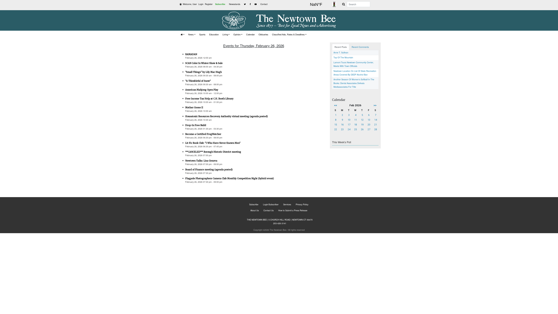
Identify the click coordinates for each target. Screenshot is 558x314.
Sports (202, 34)
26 (362, 129)
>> (375, 105)
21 (375, 124)
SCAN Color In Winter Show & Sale (204, 63)
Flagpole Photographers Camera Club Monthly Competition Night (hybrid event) (229, 178)
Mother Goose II (194, 107)
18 (355, 124)
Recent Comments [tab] (360, 47)
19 (362, 124)
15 (335, 124)
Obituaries (263, 34)
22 (335, 129)
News (191, 34)
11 (355, 119)
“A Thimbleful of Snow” (198, 81)
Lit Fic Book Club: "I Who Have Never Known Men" (212, 143)
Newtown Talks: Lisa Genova (201, 160)
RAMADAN (191, 54)
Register (209, 4)
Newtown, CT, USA (316, 4)
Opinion (237, 34)
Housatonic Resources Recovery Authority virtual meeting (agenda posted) (226, 116)
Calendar (250, 34)
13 (369, 119)
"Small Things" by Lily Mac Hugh (203, 72)
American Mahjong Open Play (201, 89)
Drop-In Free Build (195, 125)
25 (355, 129)
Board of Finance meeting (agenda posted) (209, 169)
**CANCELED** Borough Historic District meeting (213, 151)
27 (369, 129)
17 (349, 124)
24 (349, 129)
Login (200, 4)
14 (375, 119)
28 (375, 129)
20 (369, 124)
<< (335, 105)
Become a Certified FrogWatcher (203, 134)
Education (214, 34)
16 (342, 124)
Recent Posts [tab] (341, 47)
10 (349, 119)
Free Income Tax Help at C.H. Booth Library (209, 98)
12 (362, 119)
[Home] (182, 34)
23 (342, 129)
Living (225, 34)
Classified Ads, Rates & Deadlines (288, 34)
